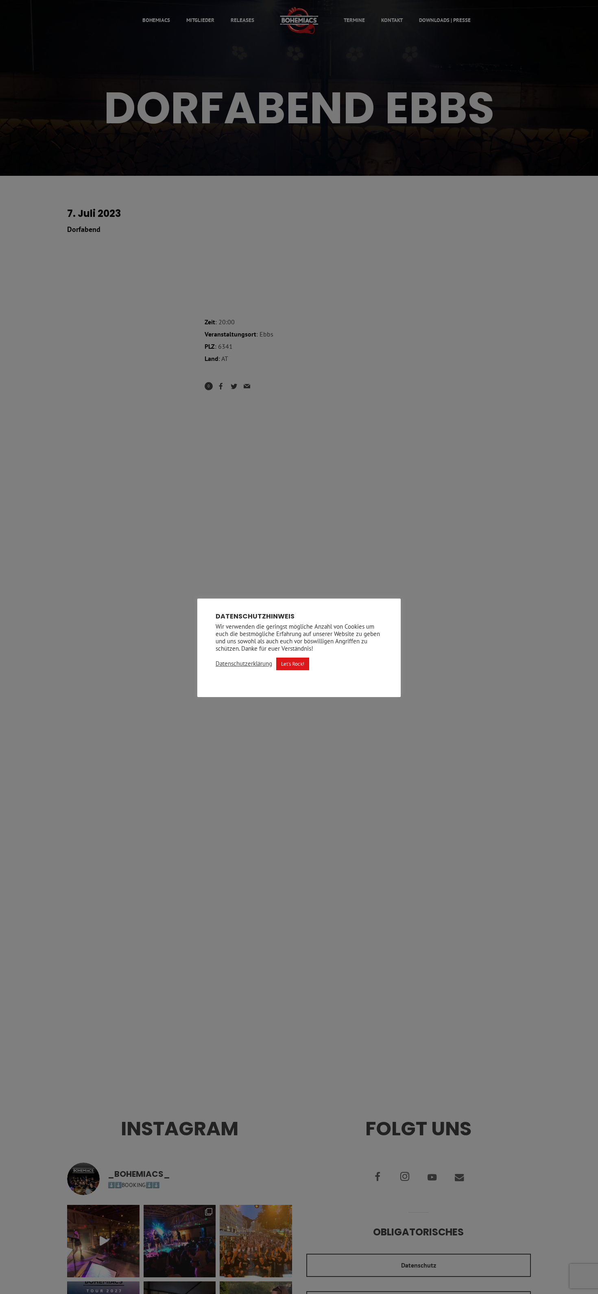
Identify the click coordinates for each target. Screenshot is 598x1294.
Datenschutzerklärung (244, 663)
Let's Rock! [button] (292, 663)
